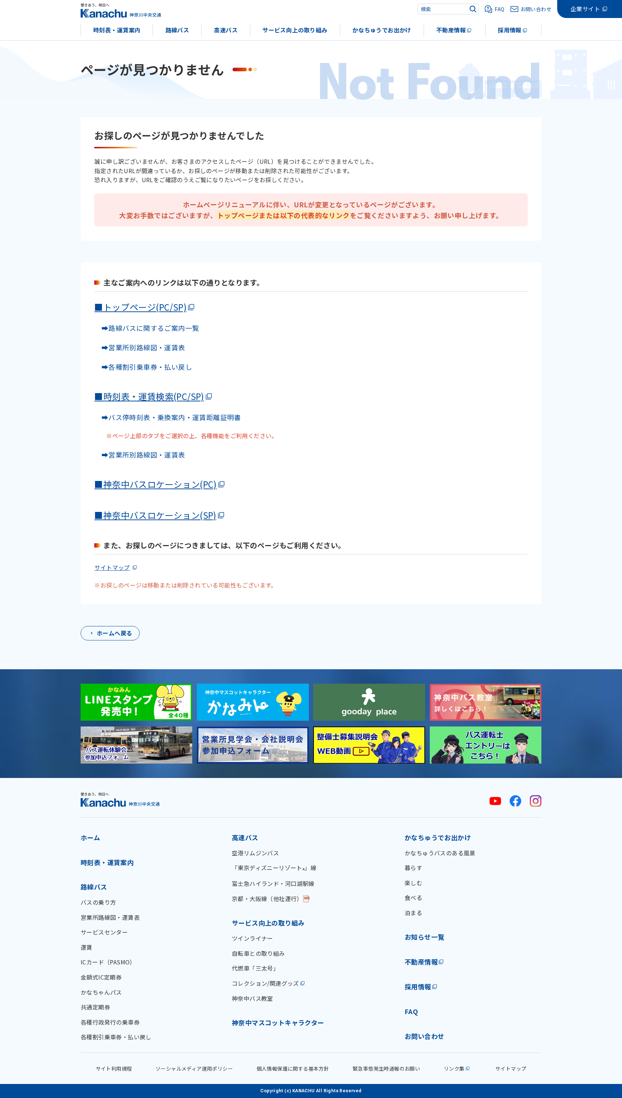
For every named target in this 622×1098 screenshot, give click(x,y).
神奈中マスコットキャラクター (278, 1022)
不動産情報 (451, 30)
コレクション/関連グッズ (265, 983)
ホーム (90, 837)
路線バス (177, 30)
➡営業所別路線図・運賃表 (139, 347)
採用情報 (510, 30)
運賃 (87, 947)
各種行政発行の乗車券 (110, 1022)
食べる (413, 897)
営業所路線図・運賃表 (110, 917)
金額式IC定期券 (101, 977)
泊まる (413, 912)
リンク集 (454, 1068)
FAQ (411, 1011)
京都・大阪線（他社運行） (267, 898)
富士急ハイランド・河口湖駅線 (273, 883)
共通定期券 (95, 1007)
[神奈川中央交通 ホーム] (120, 799)
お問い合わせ (424, 1036)
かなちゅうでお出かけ (381, 30)
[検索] (473, 9)
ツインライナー (252, 938)
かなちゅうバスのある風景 (440, 853)
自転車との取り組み (258, 953)
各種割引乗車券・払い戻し (116, 1036)
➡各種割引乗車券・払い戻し (143, 367)
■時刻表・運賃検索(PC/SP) (149, 396)
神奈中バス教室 (252, 998)
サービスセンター (104, 932)
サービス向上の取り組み (294, 30)
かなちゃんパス (101, 992)
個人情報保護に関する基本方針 (293, 1068)
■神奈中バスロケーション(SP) (155, 515)
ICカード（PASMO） (108, 962)
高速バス (226, 30)
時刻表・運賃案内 (116, 30)
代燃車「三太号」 (255, 968)
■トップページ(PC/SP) (140, 307)
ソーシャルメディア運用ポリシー (194, 1068)
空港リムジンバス (255, 853)
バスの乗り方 (98, 902)
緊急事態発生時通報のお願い (386, 1068)
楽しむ (413, 882)
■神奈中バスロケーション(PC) (155, 484)
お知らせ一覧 (424, 936)
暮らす (413, 867)
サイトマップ (112, 567)
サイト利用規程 (114, 1068)
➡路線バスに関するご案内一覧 (146, 328)
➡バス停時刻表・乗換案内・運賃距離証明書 (171, 417)
